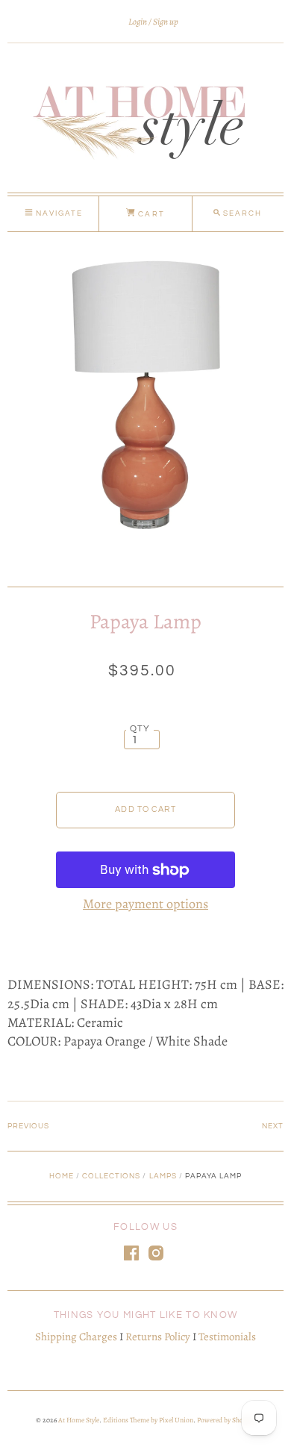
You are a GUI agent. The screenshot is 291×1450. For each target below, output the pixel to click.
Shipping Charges (76, 1336)
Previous (28, 1126)
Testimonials (227, 1336)
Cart (149, 214)
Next (273, 1126)
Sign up (165, 22)
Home (61, 1176)
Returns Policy (157, 1336)
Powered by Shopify (225, 1420)
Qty (140, 728)
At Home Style (78, 1420)
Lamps (163, 1176)
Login (137, 22)
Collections (111, 1176)
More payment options (145, 904)
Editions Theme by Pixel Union (148, 1420)
